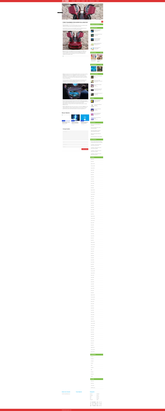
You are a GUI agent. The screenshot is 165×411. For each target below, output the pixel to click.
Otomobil (92, 367)
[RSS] (101, 405)
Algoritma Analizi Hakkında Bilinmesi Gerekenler (97, 43)
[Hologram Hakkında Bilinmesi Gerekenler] (75, 117)
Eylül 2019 (92, 292)
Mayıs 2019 (92, 301)
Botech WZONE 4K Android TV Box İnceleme (98, 93)
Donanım (92, 356)
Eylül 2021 (92, 240)
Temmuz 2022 (93, 218)
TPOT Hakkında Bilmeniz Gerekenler (97, 109)
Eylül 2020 (92, 266)
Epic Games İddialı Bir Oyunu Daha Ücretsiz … (98, 34)
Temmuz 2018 (93, 323)
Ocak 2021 (92, 257)
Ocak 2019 (92, 310)
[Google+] (95, 402)
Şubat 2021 (92, 255)
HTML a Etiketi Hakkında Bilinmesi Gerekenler (97, 113)
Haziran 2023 (93, 194)
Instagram (91, 395)
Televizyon (91, 399)
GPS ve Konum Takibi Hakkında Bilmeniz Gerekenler (98, 80)
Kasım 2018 (92, 314)
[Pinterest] (97, 402)
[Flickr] (94, 402)
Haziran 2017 (93, 351)
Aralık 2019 (92, 286)
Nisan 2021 (92, 251)
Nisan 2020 (92, 277)
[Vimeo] (95, 404)
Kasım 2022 (92, 209)
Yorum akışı (92, 385)
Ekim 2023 (92, 185)
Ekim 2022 (92, 211)
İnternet (98, 395)
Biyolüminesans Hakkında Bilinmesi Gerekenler (97, 30)
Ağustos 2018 (93, 321)
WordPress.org (93, 387)
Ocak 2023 (92, 205)
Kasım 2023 (92, 183)
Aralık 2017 (92, 338)
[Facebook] (90, 402)
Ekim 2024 (92, 159)
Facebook (92, 358)
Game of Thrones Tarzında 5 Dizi (98, 76)
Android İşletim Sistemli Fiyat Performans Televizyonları (98, 89)
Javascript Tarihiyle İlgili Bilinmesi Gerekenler (97, 100)
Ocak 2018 (92, 336)
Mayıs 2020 (92, 275)
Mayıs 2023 (92, 196)
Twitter (92, 376)
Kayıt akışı (92, 383)
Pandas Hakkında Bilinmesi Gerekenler (97, 105)
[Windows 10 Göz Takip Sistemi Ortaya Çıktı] (66, 117)
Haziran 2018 (93, 325)
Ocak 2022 (92, 231)
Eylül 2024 (92, 161)
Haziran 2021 (93, 246)
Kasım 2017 (92, 340)
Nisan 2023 (92, 198)
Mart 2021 (92, 253)
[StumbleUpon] (97, 404)
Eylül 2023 (92, 187)
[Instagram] (99, 402)
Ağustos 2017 (93, 347)
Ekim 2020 (92, 264)
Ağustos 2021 (93, 242)
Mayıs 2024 (92, 170)
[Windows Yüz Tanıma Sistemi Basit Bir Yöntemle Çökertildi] (85, 117)
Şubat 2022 (92, 229)
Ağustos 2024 (93, 163)
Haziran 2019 (93, 299)
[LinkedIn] (90, 404)
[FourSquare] (92, 405)
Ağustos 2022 (93, 216)
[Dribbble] (101, 402)
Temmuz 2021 (93, 244)
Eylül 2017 (92, 345)
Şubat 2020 (92, 281)
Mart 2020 (92, 279)
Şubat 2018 (92, 334)
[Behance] (92, 402)
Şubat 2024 (92, 176)
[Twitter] (94, 404)
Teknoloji (63, 120)
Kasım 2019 (92, 288)
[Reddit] (94, 405)
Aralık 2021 (92, 233)
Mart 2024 (92, 174)
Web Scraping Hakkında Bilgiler (97, 118)
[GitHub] (101, 404)
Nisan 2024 (92, 172)
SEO (91, 369)
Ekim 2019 (92, 290)
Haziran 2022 (93, 220)
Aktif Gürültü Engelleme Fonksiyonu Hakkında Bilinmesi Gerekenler (97, 39)
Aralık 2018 (92, 312)
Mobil (91, 365)
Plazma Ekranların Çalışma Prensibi (97, 85)
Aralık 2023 (92, 181)
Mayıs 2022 (92, 222)
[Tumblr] (99, 404)
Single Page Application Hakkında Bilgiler (97, 48)
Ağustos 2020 (93, 268)
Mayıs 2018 (92, 327)
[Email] (99, 405)
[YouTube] (90, 405)
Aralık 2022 (92, 207)
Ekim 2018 (92, 316)
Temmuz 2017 (93, 349)
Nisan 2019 (92, 303)
